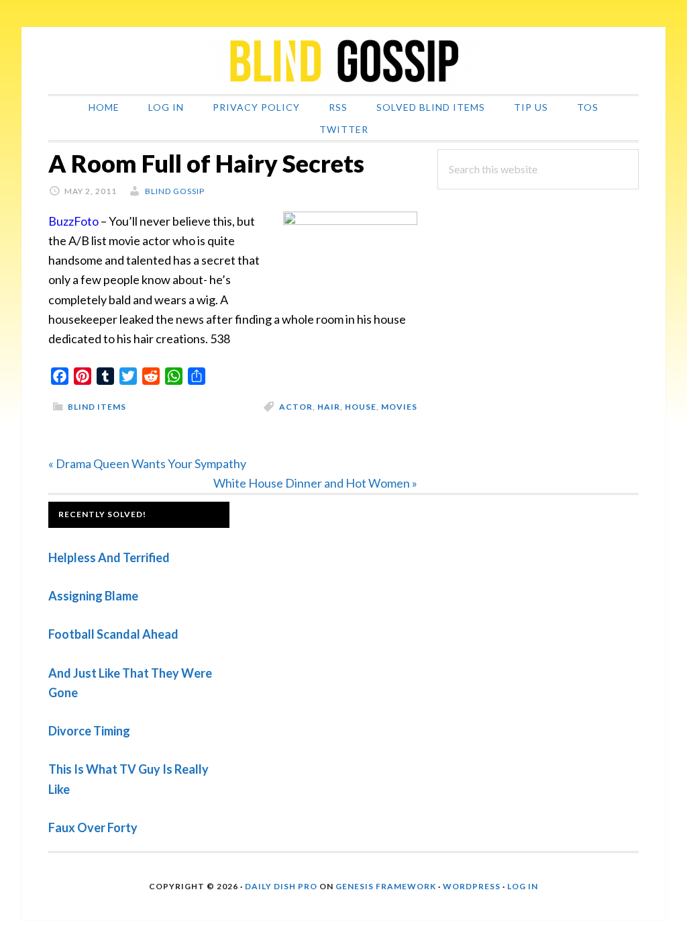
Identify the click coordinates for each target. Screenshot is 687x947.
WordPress (471, 886)
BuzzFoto (73, 221)
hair (328, 407)
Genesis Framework (385, 886)
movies (399, 407)
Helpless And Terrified (109, 557)
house (360, 407)
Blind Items (97, 407)
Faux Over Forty (93, 827)
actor (296, 407)
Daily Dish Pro (281, 886)
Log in (522, 886)
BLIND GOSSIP (343, 60)
